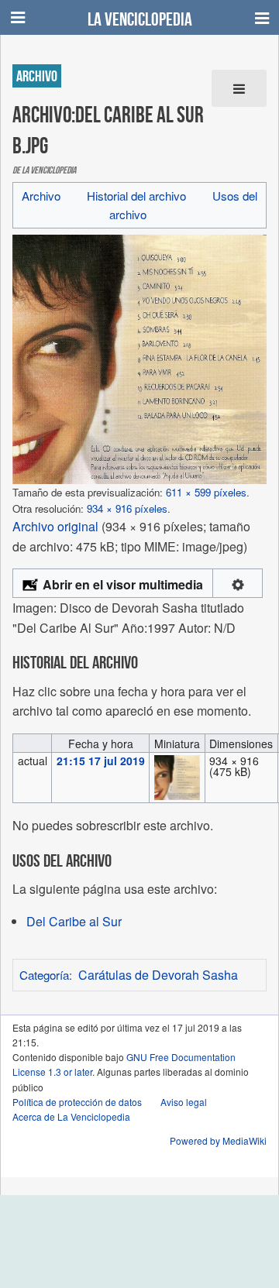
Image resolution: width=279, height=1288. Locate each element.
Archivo (41, 195)
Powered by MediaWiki (218, 1140)
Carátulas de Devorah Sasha (158, 975)
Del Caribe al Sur (74, 921)
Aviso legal (183, 1101)
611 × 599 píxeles (206, 492)
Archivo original (55, 526)
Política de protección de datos (77, 1101)
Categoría (44, 975)
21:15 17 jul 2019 (101, 760)
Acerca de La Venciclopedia (71, 1116)
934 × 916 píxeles (127, 508)
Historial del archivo (136, 195)
